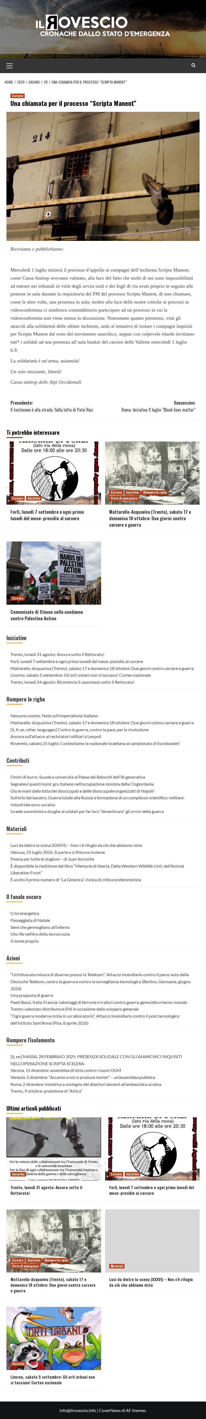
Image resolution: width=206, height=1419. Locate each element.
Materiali (16, 829)
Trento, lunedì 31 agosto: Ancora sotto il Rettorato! (57, 654)
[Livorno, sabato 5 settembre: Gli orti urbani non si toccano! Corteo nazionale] (53, 1338)
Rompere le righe (155, 492)
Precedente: (51, 406)
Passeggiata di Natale (30, 920)
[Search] (193, 65)
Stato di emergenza (124, 498)
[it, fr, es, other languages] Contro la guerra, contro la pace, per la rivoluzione (79, 729)
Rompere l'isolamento (30, 1040)
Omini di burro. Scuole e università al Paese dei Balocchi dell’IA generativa (77, 776)
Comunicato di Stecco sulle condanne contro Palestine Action (46, 615)
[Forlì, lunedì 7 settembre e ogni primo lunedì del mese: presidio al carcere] (53, 473)
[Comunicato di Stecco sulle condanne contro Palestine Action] (53, 573)
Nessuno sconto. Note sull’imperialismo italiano (54, 715)
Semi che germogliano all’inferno (40, 927)
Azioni (13, 958)
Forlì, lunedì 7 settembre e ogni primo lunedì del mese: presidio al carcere (47, 515)
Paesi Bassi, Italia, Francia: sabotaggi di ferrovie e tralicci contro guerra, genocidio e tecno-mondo (98, 1002)
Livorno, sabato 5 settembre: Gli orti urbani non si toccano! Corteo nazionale (80, 675)
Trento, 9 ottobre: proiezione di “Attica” (46, 1090)
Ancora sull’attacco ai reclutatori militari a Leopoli (55, 736)
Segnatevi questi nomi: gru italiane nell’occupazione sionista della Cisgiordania (82, 783)
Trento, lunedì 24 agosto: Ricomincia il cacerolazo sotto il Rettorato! (72, 681)
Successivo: (159, 406)
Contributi (17, 760)
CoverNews (110, 1410)
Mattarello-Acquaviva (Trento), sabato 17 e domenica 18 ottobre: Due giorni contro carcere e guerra (150, 518)
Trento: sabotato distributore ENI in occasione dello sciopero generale (74, 1008)
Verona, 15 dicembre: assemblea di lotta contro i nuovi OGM (65, 1070)
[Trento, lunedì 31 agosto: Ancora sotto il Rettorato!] (53, 1149)
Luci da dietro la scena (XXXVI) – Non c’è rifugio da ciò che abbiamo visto (76, 845)
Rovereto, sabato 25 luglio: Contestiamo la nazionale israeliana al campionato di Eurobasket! (95, 743)
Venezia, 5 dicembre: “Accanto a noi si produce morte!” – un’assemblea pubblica (82, 1077)
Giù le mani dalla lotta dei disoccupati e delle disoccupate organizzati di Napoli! (82, 790)
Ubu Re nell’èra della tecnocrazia (40, 933)
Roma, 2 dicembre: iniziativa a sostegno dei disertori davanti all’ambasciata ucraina (85, 1084)
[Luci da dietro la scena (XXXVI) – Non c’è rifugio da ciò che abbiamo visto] (152, 1240)
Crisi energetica (24, 913)
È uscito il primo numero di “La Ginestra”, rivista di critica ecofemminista (75, 879)
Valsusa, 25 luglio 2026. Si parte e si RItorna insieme (57, 852)
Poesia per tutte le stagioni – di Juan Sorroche (52, 858)
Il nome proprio (24, 940)
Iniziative (34, 498)
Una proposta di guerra (31, 995)
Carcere (17, 96)
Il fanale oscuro (23, 897)
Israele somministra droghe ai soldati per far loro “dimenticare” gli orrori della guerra (87, 811)
